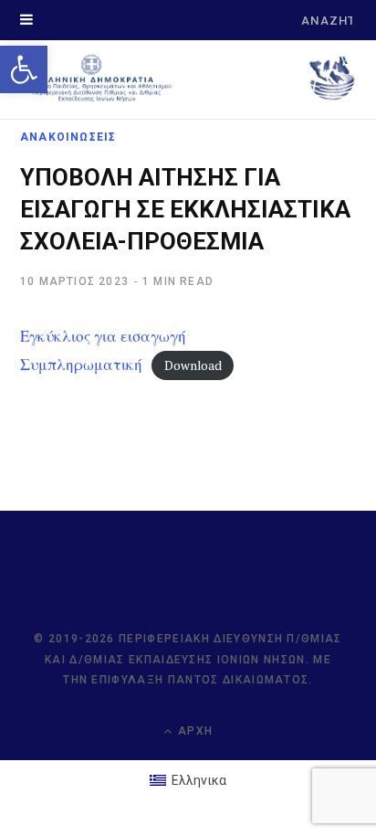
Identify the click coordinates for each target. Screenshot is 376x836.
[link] (23, 69)
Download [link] (193, 365)
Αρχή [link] (193, 731)
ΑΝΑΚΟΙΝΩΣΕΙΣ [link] (68, 137)
